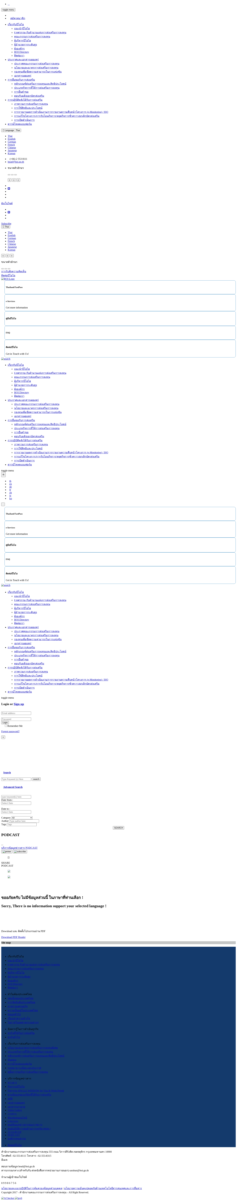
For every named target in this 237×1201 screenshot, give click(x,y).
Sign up (19, 704)
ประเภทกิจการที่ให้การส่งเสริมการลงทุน (36, 87)
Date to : (5, 808)
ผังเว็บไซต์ (7, 203)
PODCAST (14, 1135)
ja (10, 495)
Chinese (12, 147)
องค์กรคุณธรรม (17, 1138)
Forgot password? (10, 731)
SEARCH (118, 828)
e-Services (13, 1121)
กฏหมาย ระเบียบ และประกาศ (24, 1068)
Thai (10, 136)
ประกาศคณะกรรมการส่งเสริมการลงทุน (36, 63)
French (11, 144)
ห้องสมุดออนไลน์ (17, 1117)
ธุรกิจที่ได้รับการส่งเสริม (21, 1033)
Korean (11, 153)
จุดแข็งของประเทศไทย (20, 998)
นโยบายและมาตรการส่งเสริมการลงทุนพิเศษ (33, 1047)
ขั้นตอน (12, 1059)
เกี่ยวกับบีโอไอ (16, 24)
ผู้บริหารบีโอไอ (22, 40)
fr (10, 489)
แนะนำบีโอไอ (22, 28)
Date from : (7, 800)
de (10, 486)
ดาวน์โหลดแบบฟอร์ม (20, 124)
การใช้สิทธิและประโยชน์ (28, 108)
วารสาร (12, 1113)
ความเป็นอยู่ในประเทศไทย (23, 1010)
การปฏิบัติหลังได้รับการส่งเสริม (25, 100)
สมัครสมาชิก (17, 18)
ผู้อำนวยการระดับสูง (25, 44)
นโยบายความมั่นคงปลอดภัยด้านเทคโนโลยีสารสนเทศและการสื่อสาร (103, 1188)
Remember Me (15, 726)
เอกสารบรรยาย (16, 1106)
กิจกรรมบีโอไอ (16, 1086)
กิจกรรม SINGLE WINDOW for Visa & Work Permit (36, 1090)
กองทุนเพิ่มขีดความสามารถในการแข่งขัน (38, 71)
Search (7, 772)
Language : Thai (12, 130)
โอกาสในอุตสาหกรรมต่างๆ (23, 1022)
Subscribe (6, 223)
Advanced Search (13, 787)
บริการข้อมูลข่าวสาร (13, 847)
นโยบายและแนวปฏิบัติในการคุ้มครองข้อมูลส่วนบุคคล (31, 1188)
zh (10, 492)
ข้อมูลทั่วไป (14, 1014)
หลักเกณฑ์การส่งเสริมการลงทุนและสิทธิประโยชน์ (36, 1055)
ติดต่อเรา (19, 55)
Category (6, 817)
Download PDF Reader (13, 937)
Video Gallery (15, 1110)
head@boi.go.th (16, 161)
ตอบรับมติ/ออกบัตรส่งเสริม (29, 95)
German (12, 141)
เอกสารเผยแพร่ (22, 75)
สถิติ (10, 1098)
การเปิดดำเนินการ (24, 120)
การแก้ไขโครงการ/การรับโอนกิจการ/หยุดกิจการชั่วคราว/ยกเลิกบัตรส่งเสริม (56, 116)
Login (5, 722)
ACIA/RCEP (14, 1132)
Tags (3, 824)
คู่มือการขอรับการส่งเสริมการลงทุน (28, 1072)
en (10, 484)
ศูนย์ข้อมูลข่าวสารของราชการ (25, 1124)
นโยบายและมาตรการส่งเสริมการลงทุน (36, 67)
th (10, 481)
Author (5, 821)
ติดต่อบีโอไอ (15, 1145)
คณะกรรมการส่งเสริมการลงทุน (32, 36)
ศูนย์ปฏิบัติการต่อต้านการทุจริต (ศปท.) (29, 1128)
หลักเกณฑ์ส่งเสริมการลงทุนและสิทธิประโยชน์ (40, 83)
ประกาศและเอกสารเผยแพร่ (23, 59)
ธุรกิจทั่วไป (14, 1037)
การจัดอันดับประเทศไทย (21, 1002)
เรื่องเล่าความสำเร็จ (19, 1018)
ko (10, 498)
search (36, 779)
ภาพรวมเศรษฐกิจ (18, 1006)
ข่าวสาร (12, 1082)
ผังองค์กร (19, 48)
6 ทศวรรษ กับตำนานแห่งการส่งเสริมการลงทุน (40, 32)
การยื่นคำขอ (21, 91)
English (11, 139)
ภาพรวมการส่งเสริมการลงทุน (31, 104)
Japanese (12, 150)
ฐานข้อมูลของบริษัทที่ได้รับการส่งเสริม (29, 1094)
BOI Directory (21, 52)
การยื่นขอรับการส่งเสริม (21, 79)
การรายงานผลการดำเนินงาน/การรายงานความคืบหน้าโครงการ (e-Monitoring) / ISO (61, 112)
